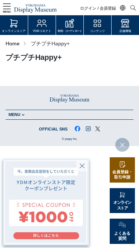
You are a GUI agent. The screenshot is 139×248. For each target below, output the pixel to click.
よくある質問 (122, 236)
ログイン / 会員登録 (98, 8)
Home (13, 43)
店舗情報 (125, 31)
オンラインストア (14, 31)
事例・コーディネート (69, 31)
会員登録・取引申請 (122, 175)
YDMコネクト (42, 31)
